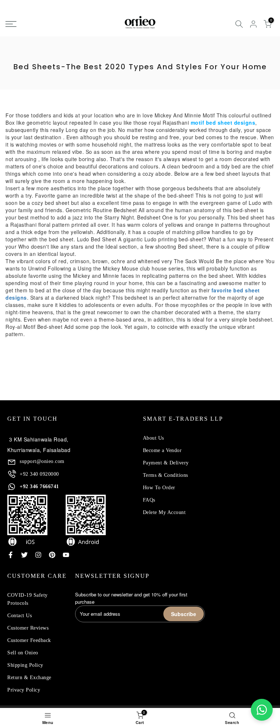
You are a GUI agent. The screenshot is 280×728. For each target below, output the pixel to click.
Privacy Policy (23, 690)
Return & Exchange (29, 677)
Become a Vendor (162, 450)
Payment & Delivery (166, 463)
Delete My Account (164, 512)
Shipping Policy (25, 665)
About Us (153, 438)
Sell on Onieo (22, 652)
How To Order (159, 487)
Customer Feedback (29, 640)
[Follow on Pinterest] (52, 554)
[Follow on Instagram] (38, 554)
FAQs (149, 500)
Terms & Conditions (165, 475)
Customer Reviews (27, 628)
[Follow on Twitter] (24, 554)
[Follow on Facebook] (10, 554)
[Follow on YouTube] (66, 554)
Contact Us (19, 615)
